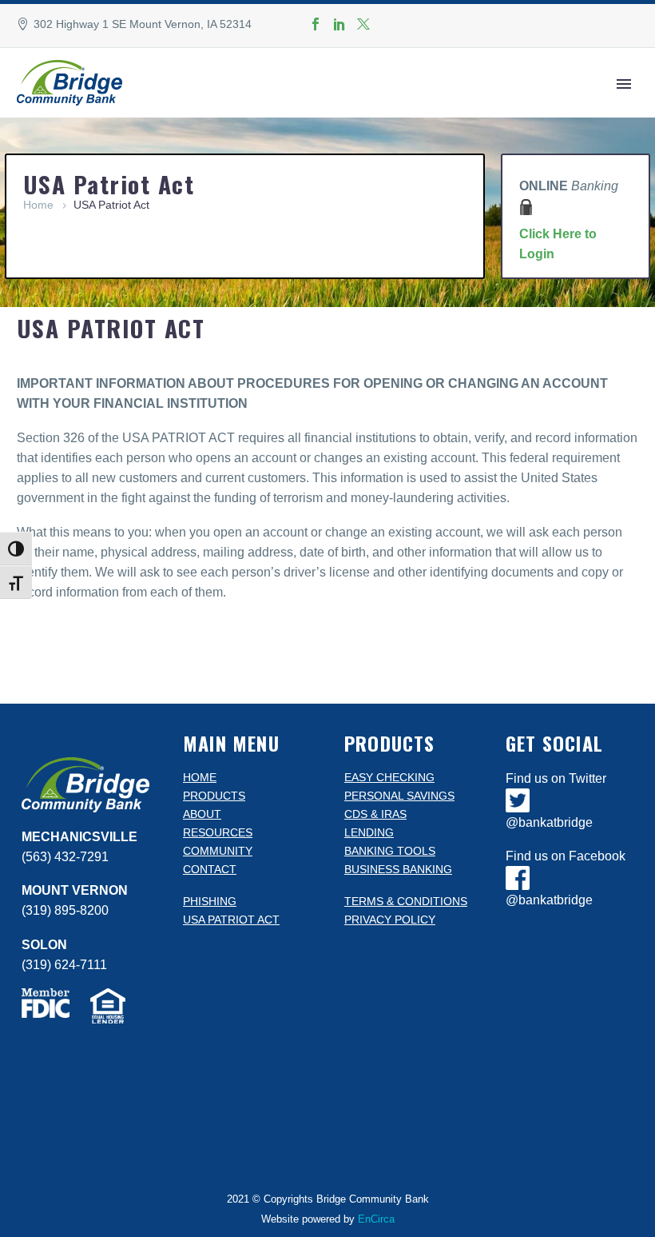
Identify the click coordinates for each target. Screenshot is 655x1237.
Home (38, 204)
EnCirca (376, 1219)
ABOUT (202, 814)
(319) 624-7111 (64, 965)
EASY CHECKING (389, 778)
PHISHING (209, 902)
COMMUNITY (217, 851)
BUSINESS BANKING (398, 870)
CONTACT (209, 870)
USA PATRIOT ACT (231, 920)
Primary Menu (623, 84)
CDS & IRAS (375, 814)
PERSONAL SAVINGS (399, 796)
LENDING (369, 833)
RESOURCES (217, 833)
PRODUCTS (214, 796)
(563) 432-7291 (65, 857)
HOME (199, 778)
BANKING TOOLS (389, 851)
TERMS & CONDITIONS (405, 902)
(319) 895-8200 (65, 910)
